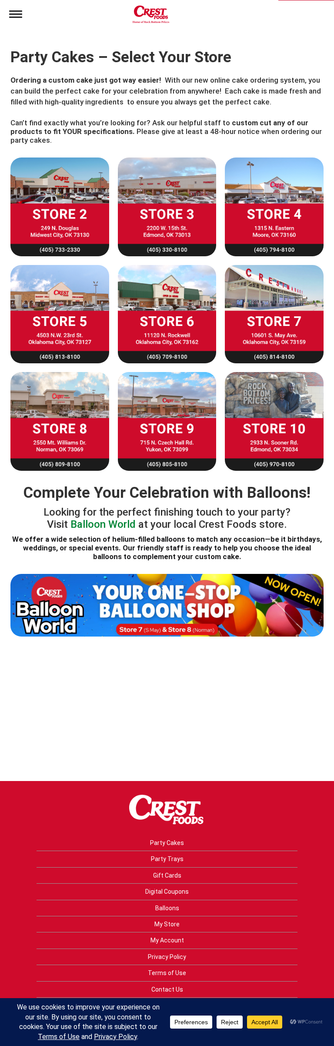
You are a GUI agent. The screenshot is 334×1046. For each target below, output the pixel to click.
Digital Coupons (167, 891)
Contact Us (167, 989)
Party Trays (167, 858)
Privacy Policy (167, 956)
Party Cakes (167, 842)
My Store (167, 924)
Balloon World (103, 524)
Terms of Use (167, 972)
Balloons (167, 908)
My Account (167, 940)
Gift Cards (167, 875)
